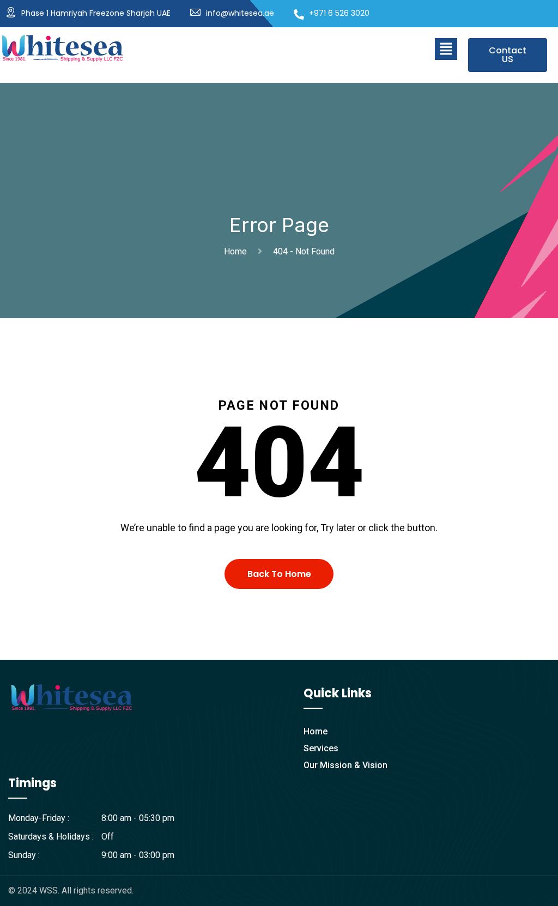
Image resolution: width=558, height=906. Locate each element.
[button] (446, 49)
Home (237, 251)
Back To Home (279, 574)
